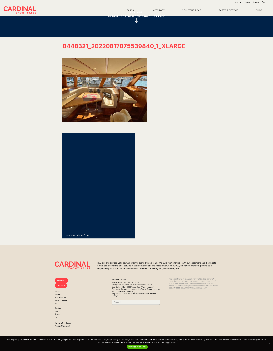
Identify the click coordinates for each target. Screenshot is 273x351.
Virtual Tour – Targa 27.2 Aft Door (125, 282)
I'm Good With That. (137, 347)
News (247, 2)
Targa (57, 291)
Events (256, 2)
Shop (57, 303)
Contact (238, 2)
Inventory (59, 294)
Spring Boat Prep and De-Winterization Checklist (132, 285)
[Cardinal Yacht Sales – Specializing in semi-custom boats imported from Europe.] (20, 10)
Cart (264, 2)
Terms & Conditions (63, 323)
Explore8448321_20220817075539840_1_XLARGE (136, 14)
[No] (269, 343)
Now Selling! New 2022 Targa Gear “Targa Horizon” (133, 287)
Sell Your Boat (60, 297)
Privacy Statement (62, 326)
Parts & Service (61, 300)
